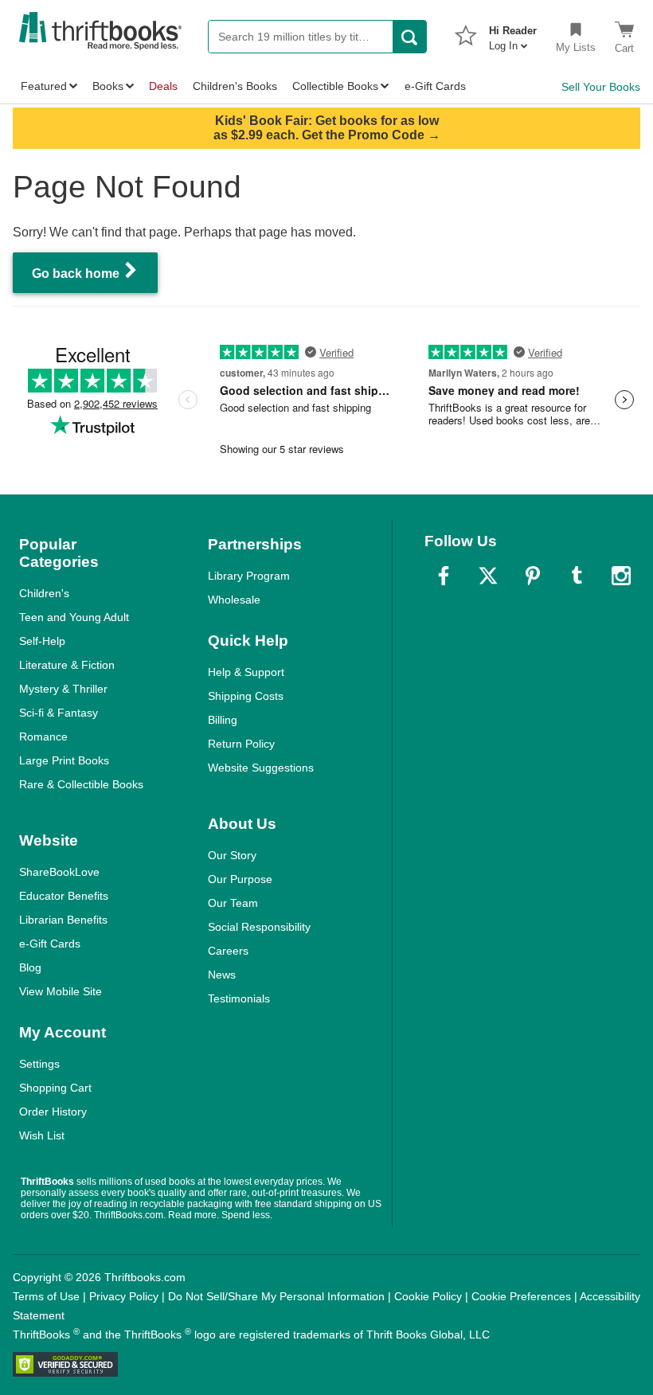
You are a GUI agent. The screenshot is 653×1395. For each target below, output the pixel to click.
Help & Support (246, 672)
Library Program (249, 575)
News (222, 974)
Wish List (42, 1135)
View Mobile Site (60, 991)
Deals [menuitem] (163, 86)
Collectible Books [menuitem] (335, 86)
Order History (53, 1111)
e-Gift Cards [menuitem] (435, 86)
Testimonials (239, 998)
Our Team (233, 903)
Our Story (232, 855)
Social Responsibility (259, 926)
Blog (30, 967)
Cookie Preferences (521, 1296)
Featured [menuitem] (44, 86)
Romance (43, 736)
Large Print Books (64, 760)
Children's (44, 593)
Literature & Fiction (67, 664)
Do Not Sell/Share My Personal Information (276, 1296)
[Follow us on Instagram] (621, 576)
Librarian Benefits (63, 919)
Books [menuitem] (107, 86)
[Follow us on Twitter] (488, 576)
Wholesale (234, 599)
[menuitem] (513, 33)
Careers (228, 950)
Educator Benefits (63, 895)
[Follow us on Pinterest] (533, 576)
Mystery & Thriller (63, 688)
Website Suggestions (261, 767)
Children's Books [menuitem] (235, 86)
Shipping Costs (245, 696)
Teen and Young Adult (74, 617)
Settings (39, 1063)
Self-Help (42, 641)
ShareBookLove (59, 872)
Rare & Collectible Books (81, 784)
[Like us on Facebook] (443, 576)
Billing (222, 719)
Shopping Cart (55, 1087)
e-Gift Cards (49, 943)
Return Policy (241, 743)
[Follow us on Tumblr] (576, 576)
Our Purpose (240, 879)
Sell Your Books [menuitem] (600, 86)
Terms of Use (46, 1296)
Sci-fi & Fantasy (58, 712)
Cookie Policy (428, 1296)
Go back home (77, 273)
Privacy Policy (123, 1296)
